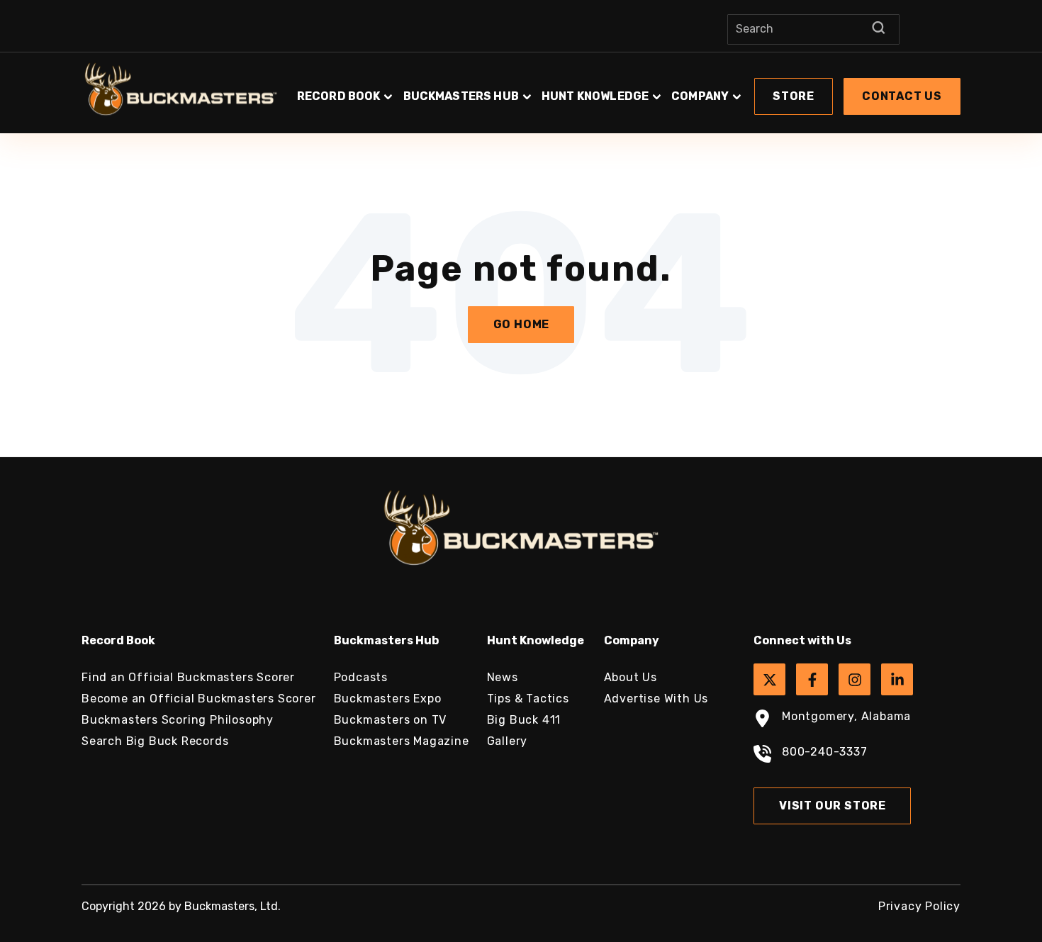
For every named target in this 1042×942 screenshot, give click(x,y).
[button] (627, 89)
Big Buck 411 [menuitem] (524, 720)
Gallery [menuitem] (507, 741)
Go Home (521, 324)
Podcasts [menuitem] (361, 677)
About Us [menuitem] (630, 677)
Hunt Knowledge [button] (595, 96)
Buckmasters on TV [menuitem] (390, 720)
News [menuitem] (502, 677)
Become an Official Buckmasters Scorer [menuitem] (199, 698)
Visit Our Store (832, 805)
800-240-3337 (825, 751)
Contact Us (902, 96)
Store (793, 96)
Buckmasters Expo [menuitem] (388, 698)
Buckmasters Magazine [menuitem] (401, 741)
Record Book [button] (339, 96)
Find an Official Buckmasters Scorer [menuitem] (188, 677)
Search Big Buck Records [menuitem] (155, 741)
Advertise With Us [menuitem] (656, 698)
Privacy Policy (919, 906)
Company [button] (700, 96)
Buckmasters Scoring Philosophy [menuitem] (178, 720)
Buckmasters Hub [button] (461, 96)
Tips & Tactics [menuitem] (528, 698)
